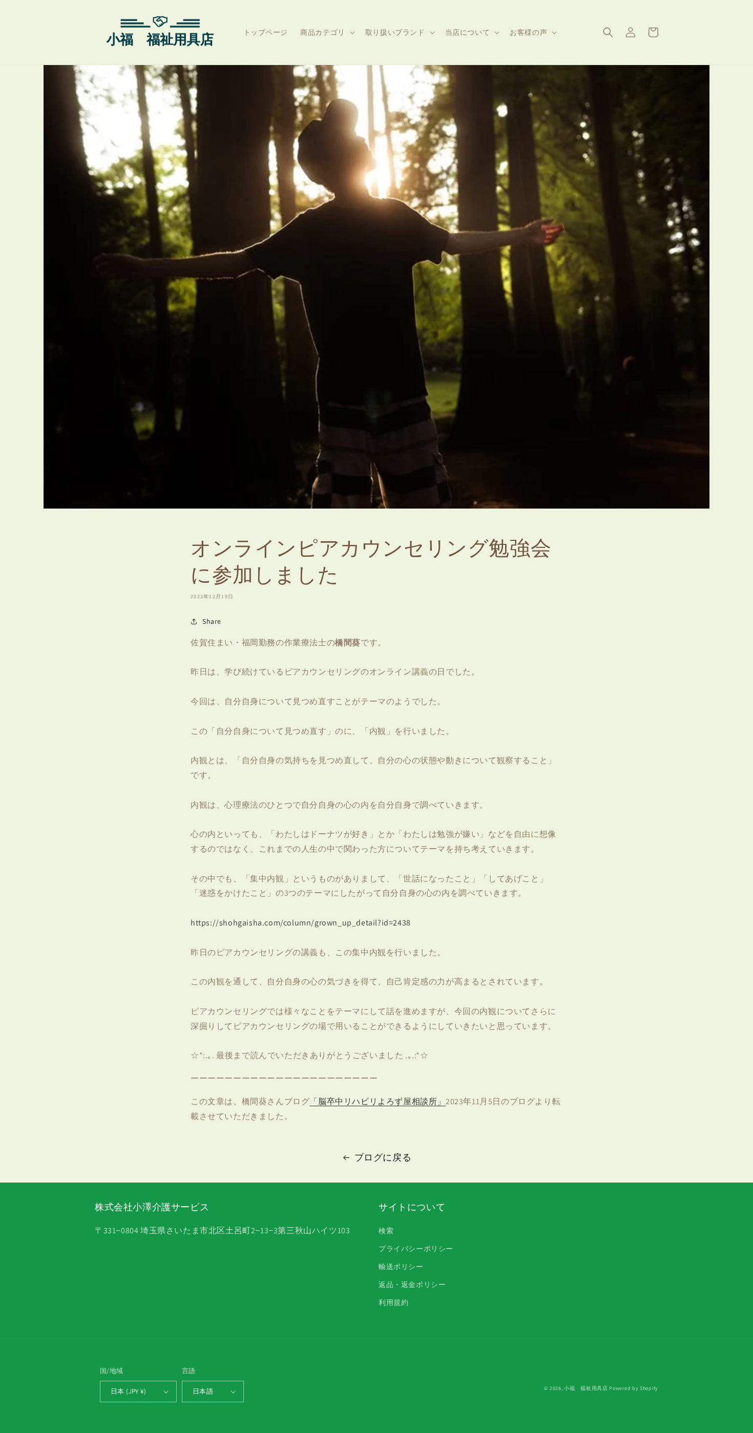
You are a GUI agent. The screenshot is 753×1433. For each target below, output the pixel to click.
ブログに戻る (383, 1157)
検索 (386, 1230)
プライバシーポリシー (416, 1248)
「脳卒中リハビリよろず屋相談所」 (377, 1101)
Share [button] (211, 621)
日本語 (203, 1391)
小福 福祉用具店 (586, 1388)
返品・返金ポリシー (412, 1284)
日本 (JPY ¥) (128, 1391)
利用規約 (393, 1302)
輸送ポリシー (401, 1266)
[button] (326, 32)
